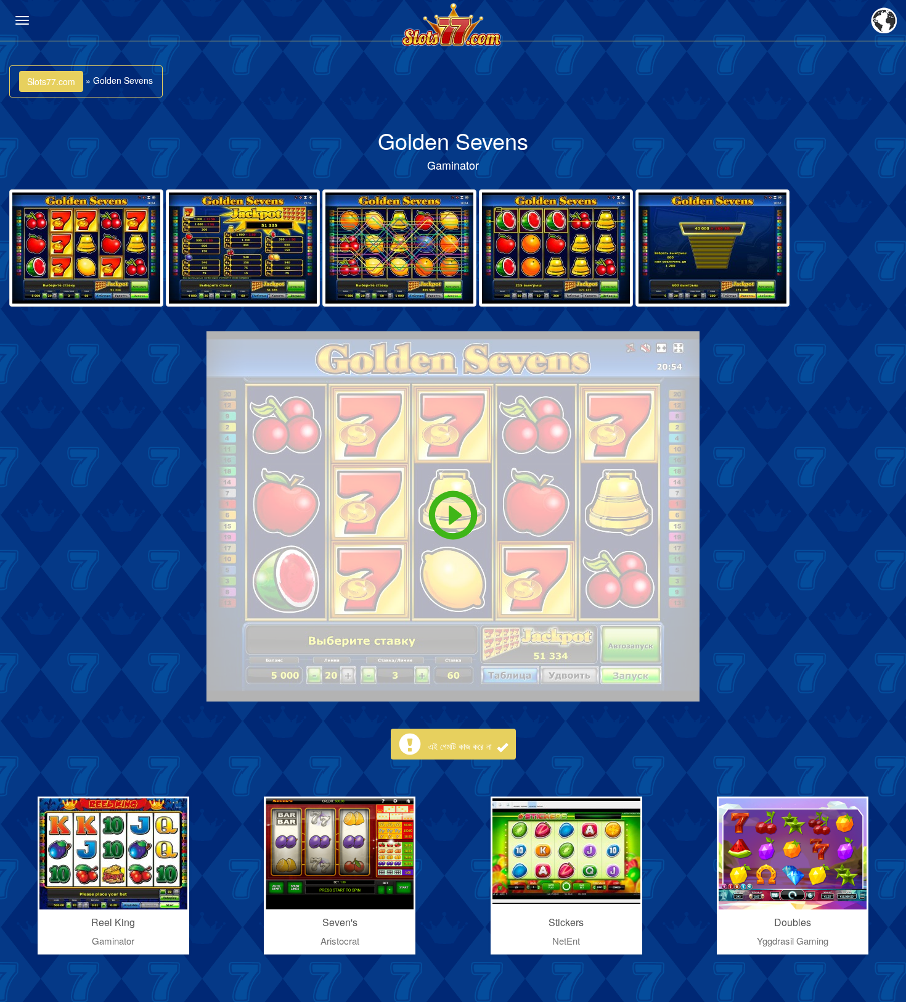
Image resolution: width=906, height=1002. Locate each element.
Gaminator (453, 165)
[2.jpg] (243, 248)
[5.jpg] (712, 248)
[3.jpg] (399, 248)
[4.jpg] (556, 248)
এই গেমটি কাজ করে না (461, 746)
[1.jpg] (86, 248)
